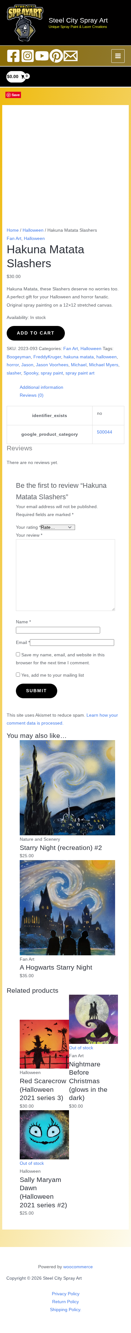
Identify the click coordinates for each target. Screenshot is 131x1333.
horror (13, 364)
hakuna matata (79, 357)
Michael (78, 364)
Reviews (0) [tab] (32, 395)
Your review (29, 535)
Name (23, 622)
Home (13, 230)
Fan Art (14, 238)
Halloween (33, 230)
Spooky (31, 373)
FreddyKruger (47, 357)
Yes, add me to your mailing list (52, 675)
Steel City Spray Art (78, 20)
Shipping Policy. (65, 1309)
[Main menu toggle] (118, 56)
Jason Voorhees (52, 364)
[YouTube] (42, 56)
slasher (14, 373)
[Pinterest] (56, 56)
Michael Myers (103, 364)
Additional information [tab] (41, 387)
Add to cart (36, 333)
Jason (27, 364)
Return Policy (65, 1301)
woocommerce (78, 1266)
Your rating (28, 527)
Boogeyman (19, 357)
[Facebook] (13, 56)
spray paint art (80, 373)
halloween (106, 357)
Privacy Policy (65, 1293)
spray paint (52, 373)
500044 (104, 432)
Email (23, 642)
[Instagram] (28, 56)
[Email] (71, 56)
